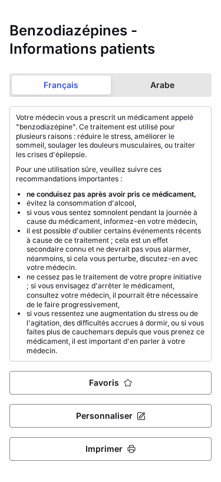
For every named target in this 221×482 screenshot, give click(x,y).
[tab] (61, 85)
